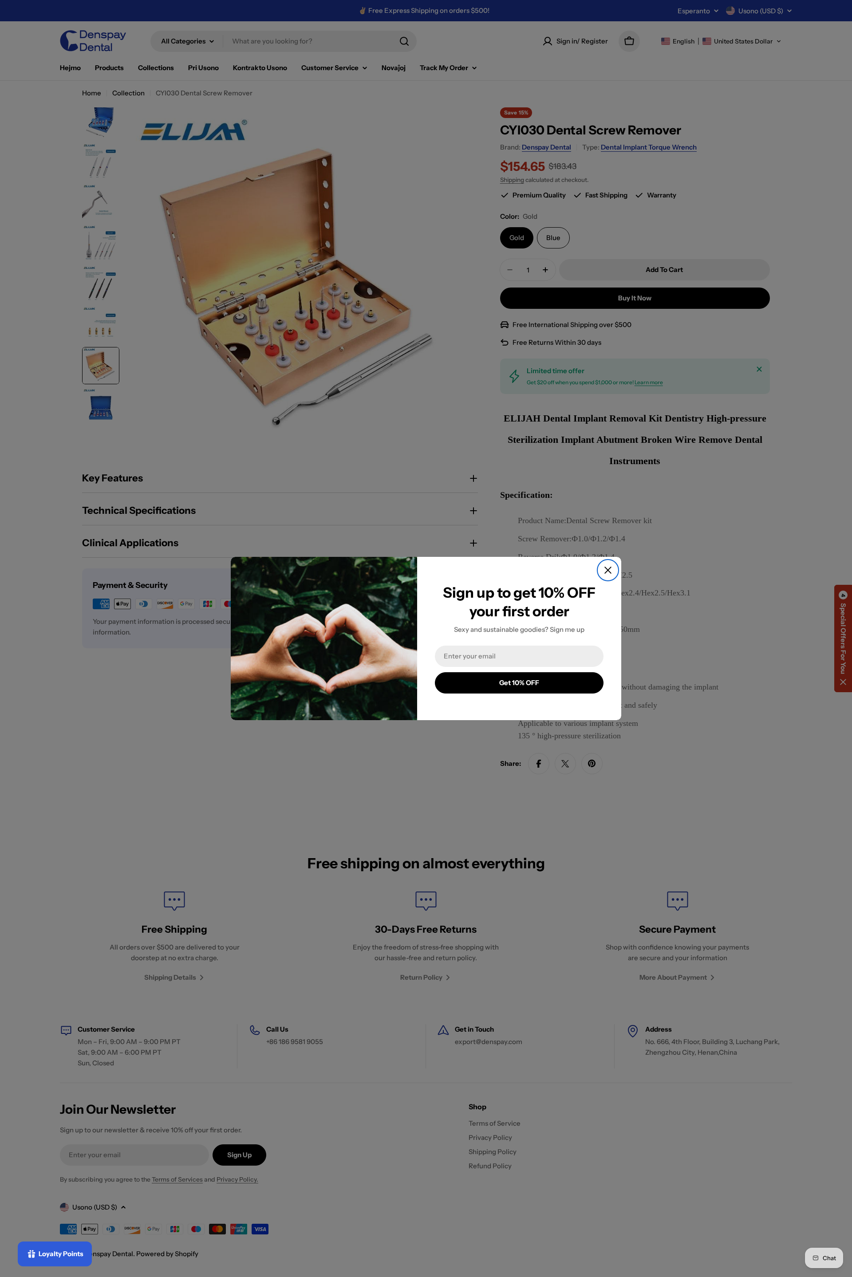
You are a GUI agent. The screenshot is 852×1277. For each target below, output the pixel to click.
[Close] (608, 570)
